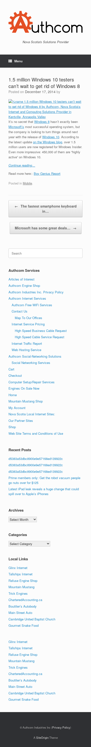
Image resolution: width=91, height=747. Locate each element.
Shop (12, 427)
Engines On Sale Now (23, 388)
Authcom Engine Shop (24, 285)
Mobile (27, 183)
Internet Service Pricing (28, 324)
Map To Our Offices (28, 317)
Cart (11, 369)
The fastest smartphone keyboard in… (46, 209)
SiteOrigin (42, 737)
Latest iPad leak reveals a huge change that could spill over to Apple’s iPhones (43, 491)
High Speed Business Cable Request (41, 330)
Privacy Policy (61, 727)
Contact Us (19, 311)
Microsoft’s (16, 126)
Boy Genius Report (47, 173)
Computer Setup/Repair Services (31, 382)
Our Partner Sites (20, 420)
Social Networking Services (31, 362)
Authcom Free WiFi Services (32, 305)
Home (12, 395)
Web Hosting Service (26, 349)
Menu (18, 61)
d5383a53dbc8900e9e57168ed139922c (35, 458)
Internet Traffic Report (27, 343)
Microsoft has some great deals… (45, 227)
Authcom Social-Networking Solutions (34, 356)
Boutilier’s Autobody (22, 606)
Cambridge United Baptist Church (31, 619)
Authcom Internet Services (27, 298)
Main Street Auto (20, 612)
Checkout (15, 375)
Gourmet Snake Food (23, 625)
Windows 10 (50, 137)
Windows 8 (42, 121)
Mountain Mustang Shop (25, 401)
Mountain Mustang (21, 587)
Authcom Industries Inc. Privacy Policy (36, 292)
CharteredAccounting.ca (25, 599)
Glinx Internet (17, 567)
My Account (16, 407)
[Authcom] (45, 22)
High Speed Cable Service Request (39, 337)
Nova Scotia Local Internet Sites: (31, 414)
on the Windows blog (47, 142)
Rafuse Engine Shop (22, 580)
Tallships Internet (20, 574)
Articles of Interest (21, 279)
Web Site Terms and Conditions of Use (35, 433)
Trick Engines (18, 593)
